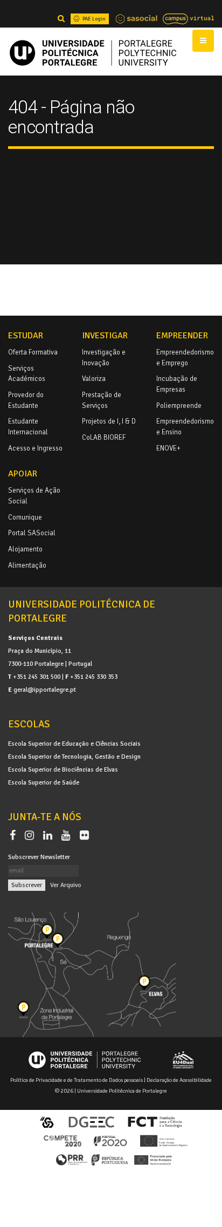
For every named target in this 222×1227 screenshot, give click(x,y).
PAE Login (93, 18)
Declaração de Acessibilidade (179, 1079)
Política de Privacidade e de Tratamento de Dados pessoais (76, 1079)
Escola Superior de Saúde (43, 782)
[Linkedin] (49, 836)
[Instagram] (31, 836)
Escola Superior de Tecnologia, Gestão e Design (74, 756)
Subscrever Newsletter (39, 857)
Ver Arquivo (65, 885)
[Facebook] (15, 836)
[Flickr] (84, 836)
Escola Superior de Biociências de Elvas (63, 769)
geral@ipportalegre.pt (44, 689)
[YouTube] (68, 836)
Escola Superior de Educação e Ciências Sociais (74, 743)
